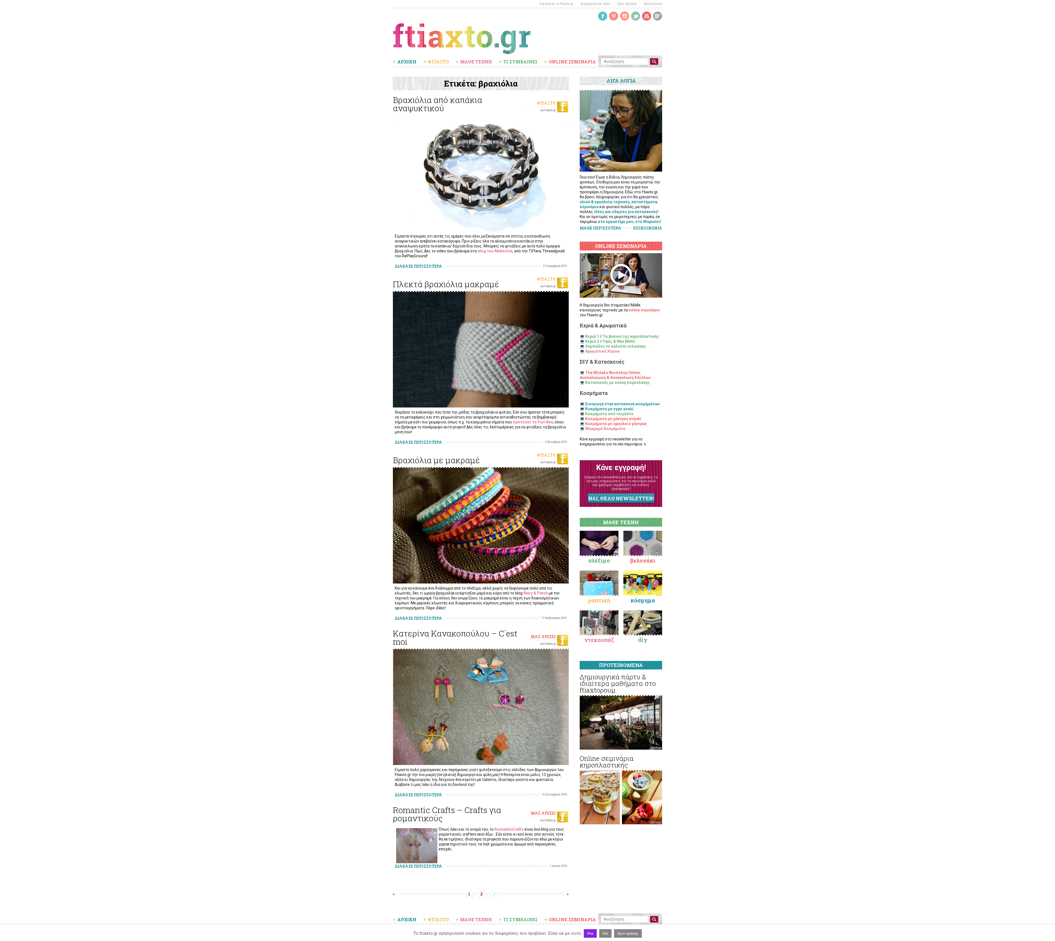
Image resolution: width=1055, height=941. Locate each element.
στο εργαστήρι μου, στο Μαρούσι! (629, 221)
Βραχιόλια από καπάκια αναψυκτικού (437, 103)
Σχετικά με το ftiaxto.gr (556, 3)
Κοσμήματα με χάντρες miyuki (613, 419)
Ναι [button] (590, 933)
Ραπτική (599, 600)
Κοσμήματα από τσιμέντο (609, 414)
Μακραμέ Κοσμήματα (605, 428)
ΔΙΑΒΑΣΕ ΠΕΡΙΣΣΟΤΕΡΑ (418, 266)
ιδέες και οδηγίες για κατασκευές (625, 212)
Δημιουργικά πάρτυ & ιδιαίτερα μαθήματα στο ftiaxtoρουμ (618, 683)
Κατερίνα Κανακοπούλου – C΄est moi (455, 637)
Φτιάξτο (546, 103)
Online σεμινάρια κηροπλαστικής (607, 761)
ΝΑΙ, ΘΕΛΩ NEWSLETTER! (621, 498)
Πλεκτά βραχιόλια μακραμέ (446, 284)
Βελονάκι (642, 560)
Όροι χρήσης (627, 933)
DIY (643, 639)
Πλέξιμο (599, 560)
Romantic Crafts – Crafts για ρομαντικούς (447, 814)
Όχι (605, 933)
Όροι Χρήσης (627, 3)
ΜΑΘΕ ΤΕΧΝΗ (476, 62)
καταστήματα (644, 202)
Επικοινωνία (653, 3)
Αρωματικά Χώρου (602, 351)
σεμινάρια (589, 207)
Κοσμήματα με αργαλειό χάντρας (616, 423)
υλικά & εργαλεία (596, 202)
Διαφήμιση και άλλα (595, 3)
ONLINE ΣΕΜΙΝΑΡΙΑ (572, 62)
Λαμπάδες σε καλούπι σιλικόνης (615, 346)
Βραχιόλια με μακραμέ (436, 460)
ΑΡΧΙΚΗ (407, 62)
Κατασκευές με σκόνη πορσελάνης (617, 382)
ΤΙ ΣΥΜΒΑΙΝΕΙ (520, 62)
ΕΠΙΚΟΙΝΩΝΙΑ (647, 228)
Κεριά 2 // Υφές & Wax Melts (610, 341)
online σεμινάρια (644, 310)
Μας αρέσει (543, 636)
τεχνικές (621, 202)
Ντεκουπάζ (599, 639)
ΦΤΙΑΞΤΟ (438, 62)
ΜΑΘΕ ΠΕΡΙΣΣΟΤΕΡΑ (600, 228)
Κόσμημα (643, 600)
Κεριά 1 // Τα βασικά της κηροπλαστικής (622, 336)
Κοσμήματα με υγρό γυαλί (609, 409)
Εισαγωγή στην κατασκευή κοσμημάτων (622, 404)
